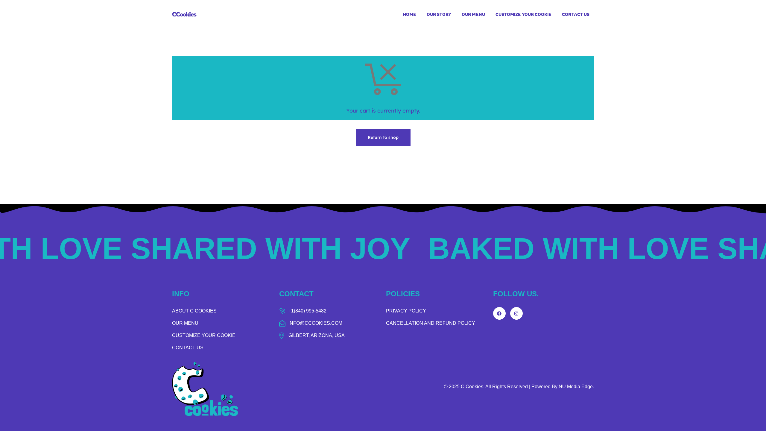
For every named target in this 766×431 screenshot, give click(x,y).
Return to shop (383, 137)
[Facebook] (499, 313)
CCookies (184, 14)
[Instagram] (516, 313)
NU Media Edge (576, 386)
